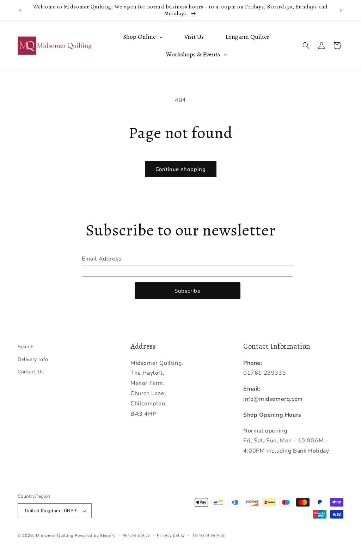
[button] (306, 45)
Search (26, 346)
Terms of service (208, 535)
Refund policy (136, 535)
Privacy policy (171, 535)
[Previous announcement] (20, 10)
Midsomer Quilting (55, 535)
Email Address (102, 259)
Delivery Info (33, 359)
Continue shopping (180, 169)
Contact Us (31, 371)
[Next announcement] (341, 10)
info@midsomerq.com (273, 399)
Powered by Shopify (95, 535)
